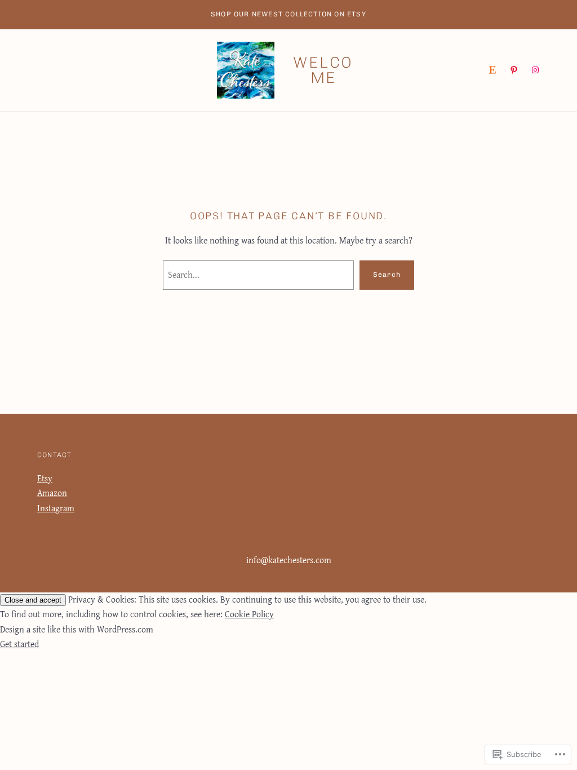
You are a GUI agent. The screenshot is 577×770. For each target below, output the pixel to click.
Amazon (52, 492)
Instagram (55, 508)
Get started (19, 644)
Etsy (44, 478)
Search (387, 274)
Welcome (323, 70)
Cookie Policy (249, 614)
